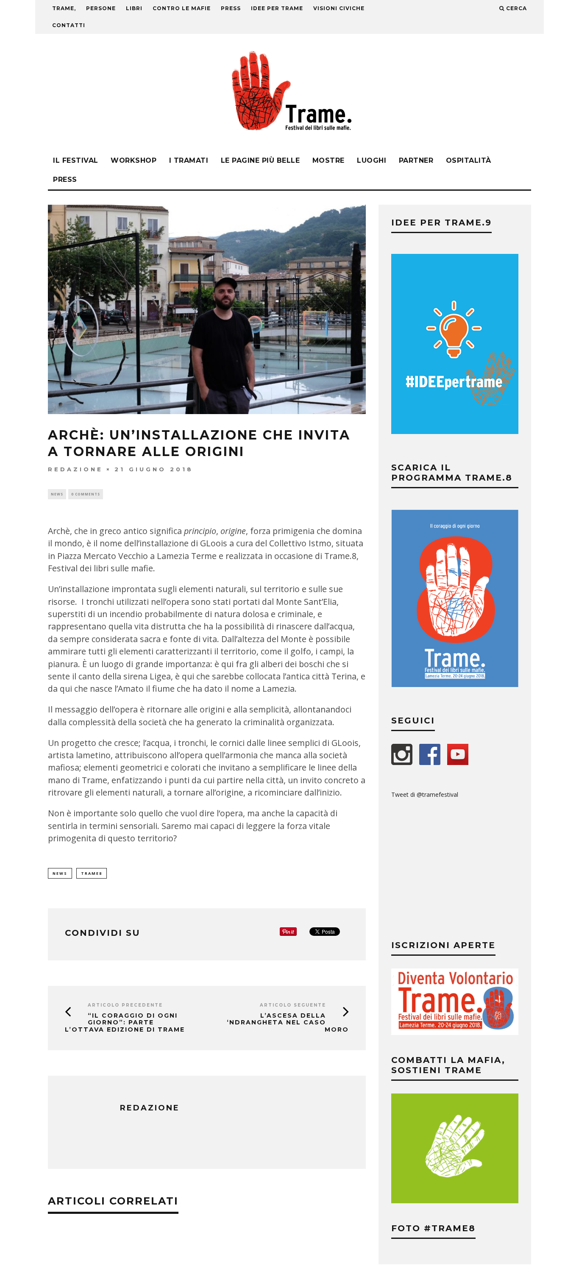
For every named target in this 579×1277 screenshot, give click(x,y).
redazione (75, 469)
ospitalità (468, 160)
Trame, (64, 8)
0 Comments (85, 494)
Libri (134, 8)
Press (65, 179)
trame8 (91, 873)
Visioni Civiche (339, 8)
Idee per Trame (277, 8)
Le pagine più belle (260, 160)
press (231, 8)
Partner (416, 160)
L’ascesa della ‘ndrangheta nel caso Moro (288, 1023)
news (60, 873)
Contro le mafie (182, 8)
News (57, 494)
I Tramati (189, 160)
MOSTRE (328, 160)
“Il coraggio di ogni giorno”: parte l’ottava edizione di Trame (125, 1023)
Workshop (133, 160)
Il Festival (75, 160)
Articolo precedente (125, 1005)
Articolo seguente (293, 1005)
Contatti (68, 25)
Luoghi (371, 160)
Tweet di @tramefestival (424, 794)
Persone (101, 8)
